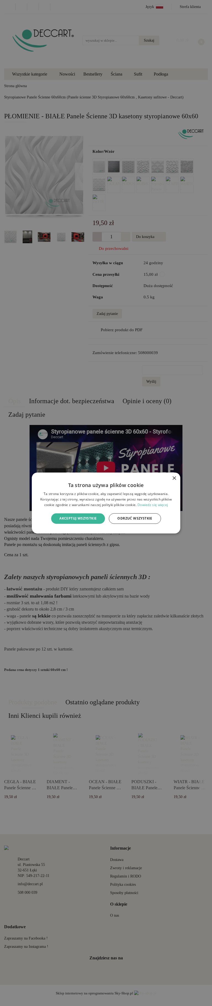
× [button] (174, 478)
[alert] (106, 503)
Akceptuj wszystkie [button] (78, 518)
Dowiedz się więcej (152, 504)
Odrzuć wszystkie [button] (134, 518)
